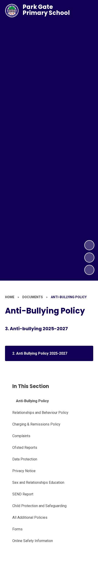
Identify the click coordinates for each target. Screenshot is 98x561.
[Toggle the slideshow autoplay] (89, 270)
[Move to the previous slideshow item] (89, 258)
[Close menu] (86, 10)
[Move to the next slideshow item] (89, 245)
